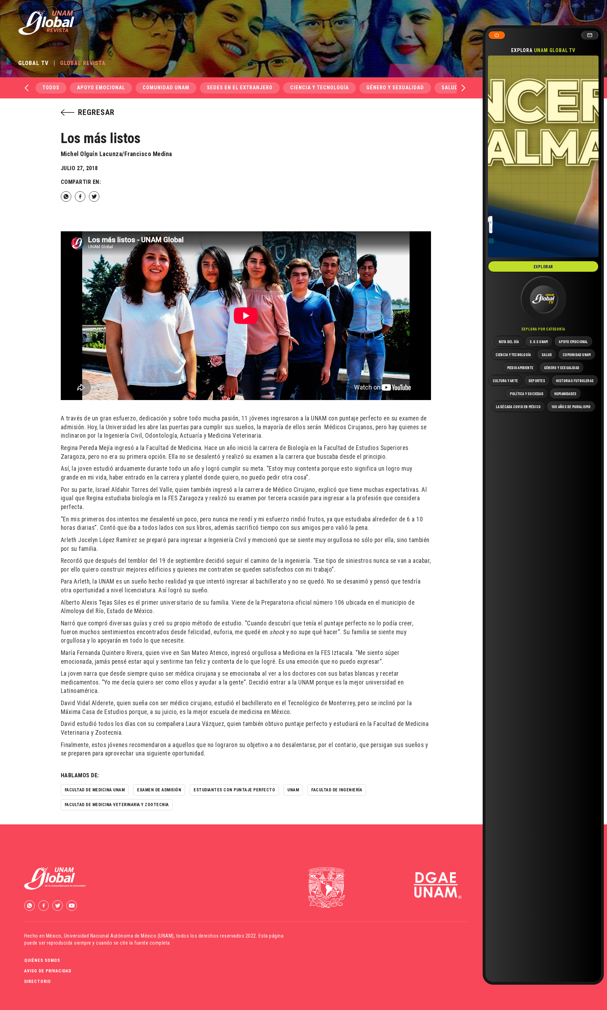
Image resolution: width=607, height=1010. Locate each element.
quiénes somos (42, 960)
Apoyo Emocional (101, 88)
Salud (450, 88)
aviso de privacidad (47, 971)
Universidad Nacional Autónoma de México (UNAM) (119, 936)
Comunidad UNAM (166, 88)
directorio (37, 981)
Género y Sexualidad (395, 88)
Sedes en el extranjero (240, 88)
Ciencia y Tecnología (319, 88)
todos (51, 88)
